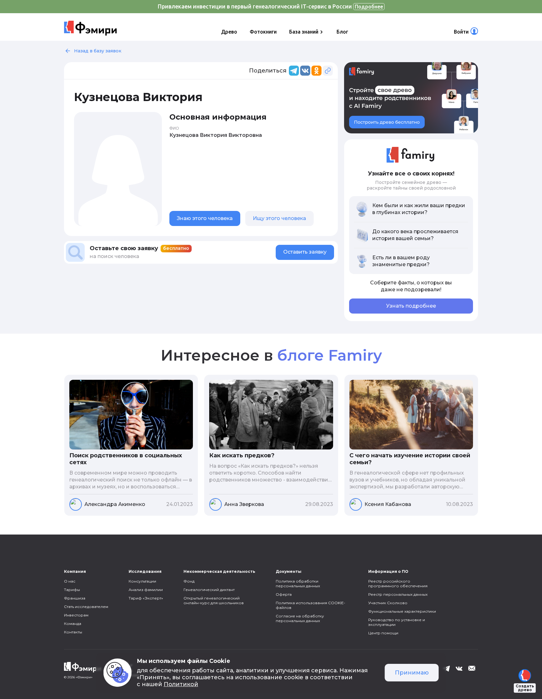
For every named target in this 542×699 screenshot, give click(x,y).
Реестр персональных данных (398, 594)
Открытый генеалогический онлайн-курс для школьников (213, 600)
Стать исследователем (86, 606)
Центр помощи (383, 633)
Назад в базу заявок (97, 51)
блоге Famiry (329, 355)
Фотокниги (263, 32)
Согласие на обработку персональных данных (300, 618)
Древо (229, 32)
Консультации (142, 581)
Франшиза (74, 598)
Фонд (188, 581)
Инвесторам (76, 615)
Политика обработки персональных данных (298, 583)
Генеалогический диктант (209, 589)
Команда (72, 623)
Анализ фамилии (146, 589)
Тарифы (72, 589)
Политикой (181, 684)
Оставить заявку (305, 252)
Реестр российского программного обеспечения (398, 583)
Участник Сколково (387, 602)
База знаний (303, 32)
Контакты (73, 632)
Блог (342, 32)
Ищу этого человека (279, 218)
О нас (69, 581)
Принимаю (412, 672)
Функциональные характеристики (402, 611)
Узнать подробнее (411, 306)
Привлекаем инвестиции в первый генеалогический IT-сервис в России (270, 6)
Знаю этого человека (205, 218)
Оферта (284, 594)
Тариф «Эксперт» (146, 598)
